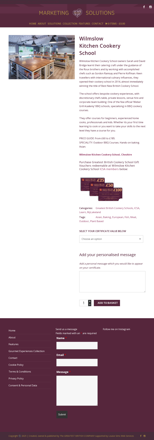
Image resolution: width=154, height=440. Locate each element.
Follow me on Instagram (116, 329)
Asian (99, 217)
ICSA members (109, 169)
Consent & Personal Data (23, 385)
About (12, 337)
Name (61, 338)
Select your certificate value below (102, 231)
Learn (82, 212)
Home (12, 330)
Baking (107, 217)
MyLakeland (94, 212)
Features (13, 344)
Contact (13, 358)
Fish (127, 217)
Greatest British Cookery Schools (114, 208)
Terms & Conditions (20, 371)
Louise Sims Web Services (121, 435)
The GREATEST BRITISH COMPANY (77, 435)
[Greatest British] (77, 14)
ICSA (136, 208)
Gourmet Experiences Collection (27, 351)
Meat (133, 217)
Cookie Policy (16, 364)
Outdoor (84, 221)
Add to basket (108, 303)
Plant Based (96, 221)
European (117, 217)
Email (61, 354)
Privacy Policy (16, 378)
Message (63, 371)
